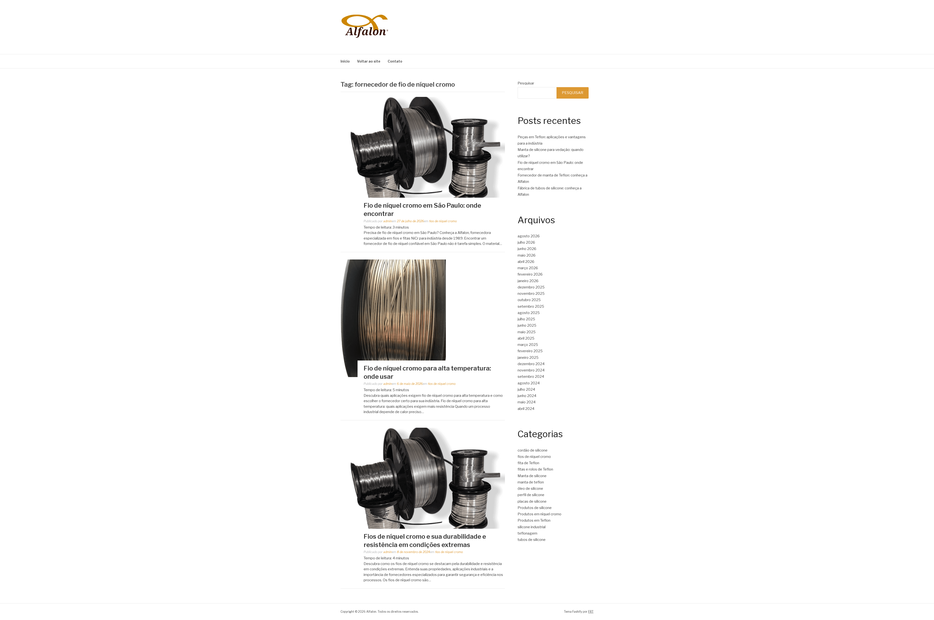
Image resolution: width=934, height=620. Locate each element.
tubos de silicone (532, 539)
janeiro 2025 (528, 357)
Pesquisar (526, 83)
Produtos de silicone (535, 508)
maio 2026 (527, 255)
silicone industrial (532, 527)
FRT (590, 611)
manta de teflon (531, 482)
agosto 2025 (529, 313)
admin (387, 221)
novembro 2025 (531, 293)
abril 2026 (526, 261)
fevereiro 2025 (530, 351)
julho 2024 (526, 389)
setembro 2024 (531, 376)
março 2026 (528, 268)
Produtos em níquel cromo (539, 514)
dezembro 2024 (531, 364)
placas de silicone (532, 501)
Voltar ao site (368, 61)
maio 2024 (527, 402)
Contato (395, 61)
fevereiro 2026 (530, 274)
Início (345, 61)
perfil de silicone (531, 495)
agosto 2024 (529, 383)
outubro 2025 (529, 300)
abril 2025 (526, 338)
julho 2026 (526, 242)
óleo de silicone (530, 488)
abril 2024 (526, 409)
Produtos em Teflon (534, 520)
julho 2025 (526, 319)
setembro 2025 (531, 306)
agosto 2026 (529, 236)
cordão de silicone (533, 450)
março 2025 (528, 344)
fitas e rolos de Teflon (535, 469)
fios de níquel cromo (443, 221)
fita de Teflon (528, 463)
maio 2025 (527, 332)
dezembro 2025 (531, 287)
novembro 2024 (531, 370)
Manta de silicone (532, 476)
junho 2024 (527, 396)
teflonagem (527, 533)
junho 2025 (527, 325)
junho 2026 (527, 249)
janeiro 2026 (528, 281)
